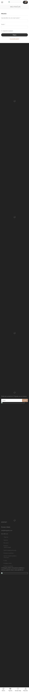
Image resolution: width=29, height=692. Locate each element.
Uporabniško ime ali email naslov (10, 18)
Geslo (3, 24)
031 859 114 (4, 534)
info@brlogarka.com (6, 530)
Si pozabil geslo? (14, 39)
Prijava (14, 34)
